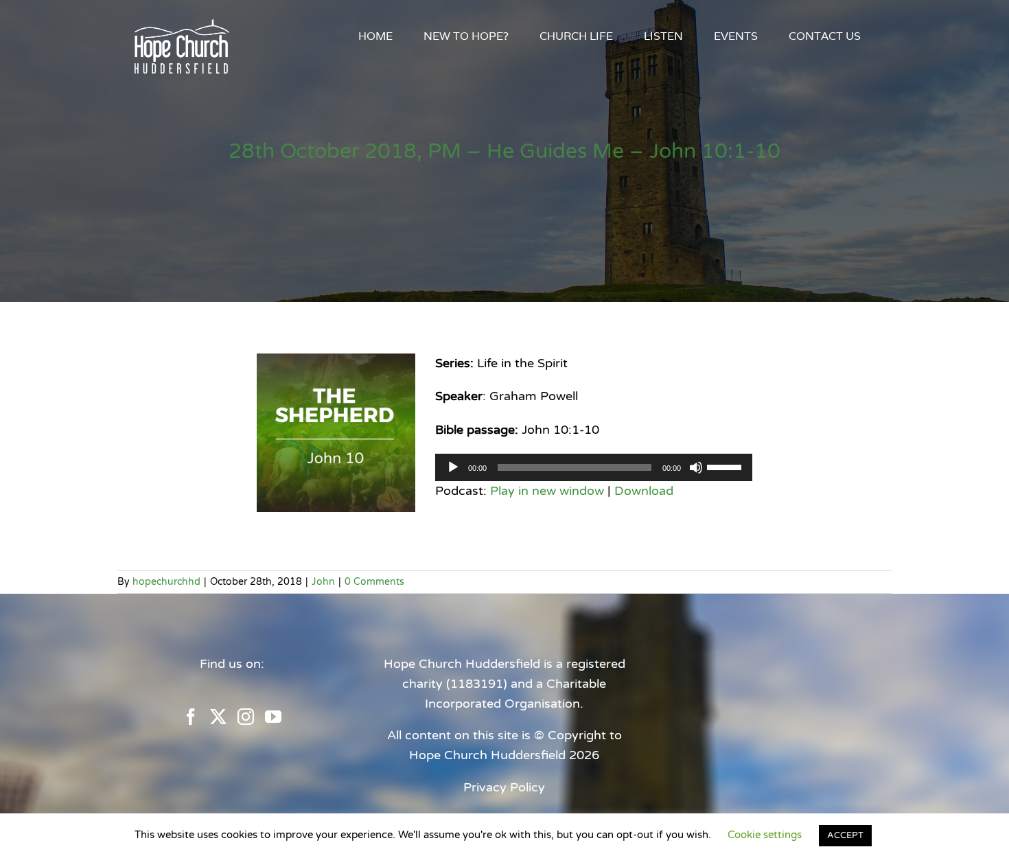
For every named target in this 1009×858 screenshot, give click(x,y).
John (323, 582)
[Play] (453, 467)
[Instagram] (245, 716)
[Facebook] (191, 716)
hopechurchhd (166, 582)
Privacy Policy (504, 787)
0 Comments (374, 582)
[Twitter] (218, 716)
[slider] (726, 466)
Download (643, 490)
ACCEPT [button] (845, 835)
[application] (593, 467)
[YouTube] (273, 716)
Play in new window (547, 490)
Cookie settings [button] (765, 834)
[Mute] (696, 467)
